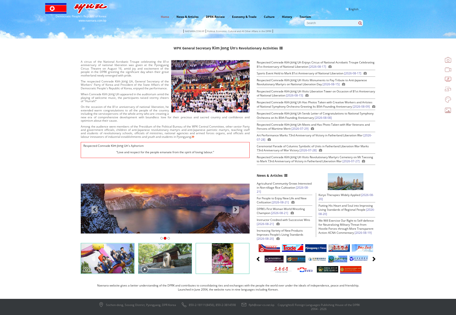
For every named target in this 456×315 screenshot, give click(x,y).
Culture (269, 17)
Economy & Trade (244, 17)
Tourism (305, 17)
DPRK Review (215, 17)
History (287, 17)
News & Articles (187, 17)
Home (165, 17)
